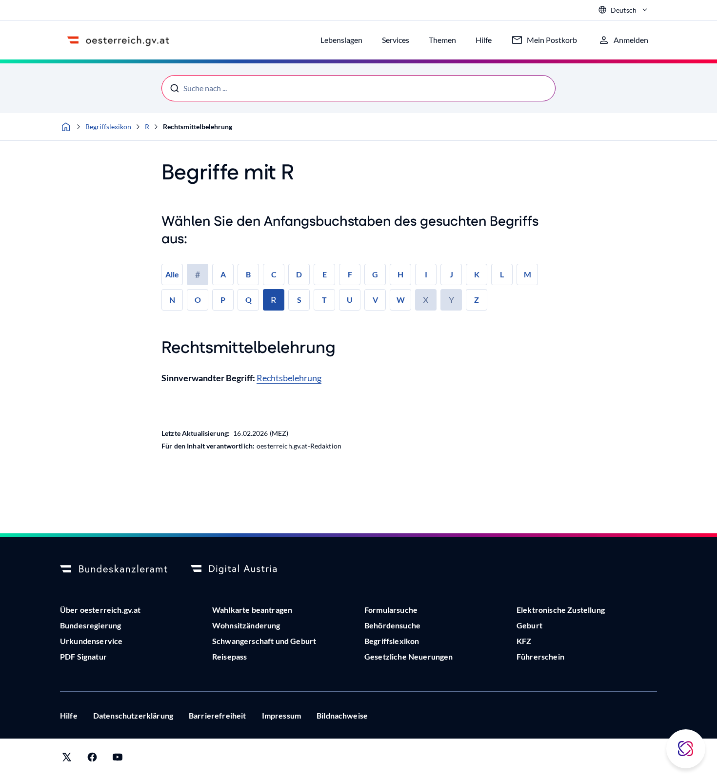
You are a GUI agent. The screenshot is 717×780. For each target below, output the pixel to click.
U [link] (350, 299)
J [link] (451, 274)
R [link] (274, 299)
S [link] (299, 299)
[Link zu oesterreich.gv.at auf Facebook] (92, 759)
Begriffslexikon (108, 126)
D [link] (299, 274)
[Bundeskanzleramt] (113, 569)
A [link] (223, 274)
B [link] (248, 274)
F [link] (350, 274)
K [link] (476, 274)
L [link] (502, 274)
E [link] (324, 274)
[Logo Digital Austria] (244, 569)
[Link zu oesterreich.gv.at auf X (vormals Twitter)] (67, 759)
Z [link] (476, 299)
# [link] (197, 274)
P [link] (222, 299)
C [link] (274, 274)
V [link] (375, 299)
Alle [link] (172, 274)
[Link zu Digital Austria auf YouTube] (117, 759)
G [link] (375, 274)
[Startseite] (66, 127)
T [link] (324, 299)
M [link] (527, 274)
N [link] (172, 299)
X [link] (426, 299)
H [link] (400, 274)
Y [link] (451, 299)
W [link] (401, 299)
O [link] (198, 299)
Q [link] (248, 299)
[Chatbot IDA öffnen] (685, 748)
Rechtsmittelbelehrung (197, 126)
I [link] (426, 274)
